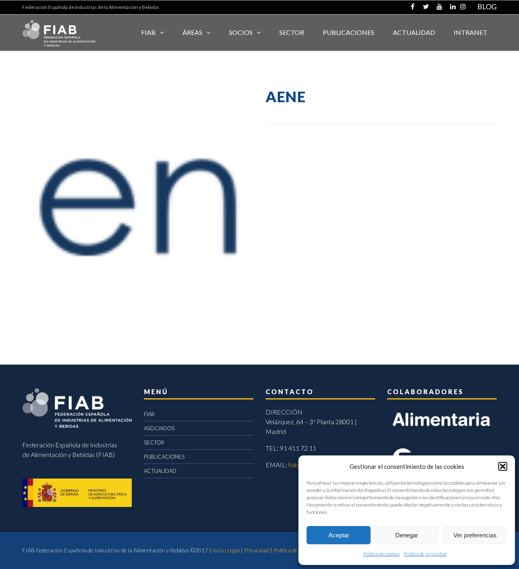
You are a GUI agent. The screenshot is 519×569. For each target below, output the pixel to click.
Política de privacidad (425, 554)
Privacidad (256, 550)
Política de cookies (381, 554)
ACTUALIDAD (414, 32)
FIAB (148, 32)
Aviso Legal (226, 550)
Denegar (406, 535)
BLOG (487, 6)
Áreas (192, 32)
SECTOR (291, 32)
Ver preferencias (475, 535)
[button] (503, 466)
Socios (241, 32)
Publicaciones (348, 32)
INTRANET (470, 32)
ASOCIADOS (159, 428)
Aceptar (338, 535)
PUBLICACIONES (164, 456)
